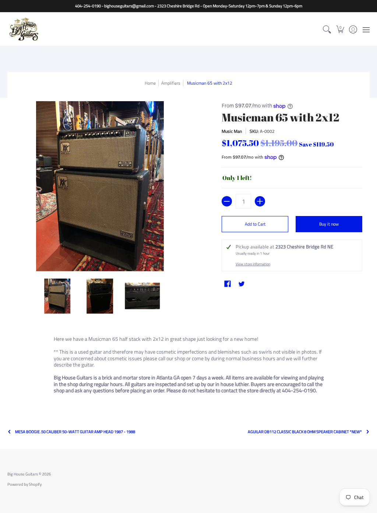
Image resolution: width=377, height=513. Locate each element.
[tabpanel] (189, 366)
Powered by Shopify (24, 484)
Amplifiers (170, 82)
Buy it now (329, 223)
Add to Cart (255, 223)
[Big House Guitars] (23, 29)
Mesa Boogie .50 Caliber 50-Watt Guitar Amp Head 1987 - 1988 (75, 431)
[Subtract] (227, 201)
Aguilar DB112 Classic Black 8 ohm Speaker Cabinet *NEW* (305, 431)
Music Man (232, 131)
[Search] (327, 29)
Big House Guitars (22, 474)
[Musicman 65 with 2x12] (57, 296)
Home (150, 82)
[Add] (260, 201)
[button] (340, 29)
